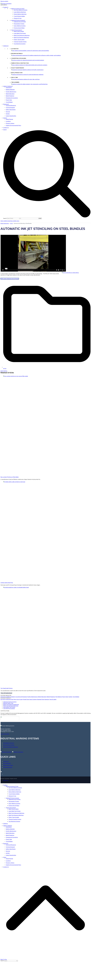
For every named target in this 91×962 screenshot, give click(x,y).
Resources (5, 104)
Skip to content (4, 1)
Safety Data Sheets (11, 109)
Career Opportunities (11, 115)
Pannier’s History (10, 123)
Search (5, 218)
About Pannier (9, 119)
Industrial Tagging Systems (9, 701)
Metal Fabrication (10, 93)
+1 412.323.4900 (5, 734)
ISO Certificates (7, 763)
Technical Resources (11, 105)
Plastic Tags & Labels (19, 39)
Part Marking (58, 696)
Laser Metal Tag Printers (20, 33)
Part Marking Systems (8, 743)
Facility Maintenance (11, 91)
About (4, 118)
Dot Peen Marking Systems (20, 10)
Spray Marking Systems (20, 25)
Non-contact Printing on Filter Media (10, 477)
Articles (8, 113)
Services (8, 111)
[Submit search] (20, 218)
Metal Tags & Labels (19, 31)
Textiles (70, 696)
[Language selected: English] (45, 773)
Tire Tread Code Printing (6, 688)
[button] (4, 5)
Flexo (15, 699)
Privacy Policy (5, 780)
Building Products (11, 696)
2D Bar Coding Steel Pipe (7, 582)
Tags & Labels (52, 699)
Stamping (46, 699)
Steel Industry (4, 371)
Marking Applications (5, 223)
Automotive (9, 87)
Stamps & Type (17, 18)
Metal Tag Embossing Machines (22, 35)
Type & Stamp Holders (19, 16)
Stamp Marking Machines (20, 14)
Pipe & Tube (9, 100)
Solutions (5, 45)
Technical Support (10, 107)
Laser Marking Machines (20, 12)
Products (5, 7)
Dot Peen (3, 699)
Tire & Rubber (9, 102)
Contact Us (6, 127)
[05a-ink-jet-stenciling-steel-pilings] (70, 272)
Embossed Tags (9, 699)
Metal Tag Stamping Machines (21, 37)
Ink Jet (11, 223)
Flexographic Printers (19, 23)
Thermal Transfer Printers (20, 41)
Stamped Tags (40, 699)
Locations (8, 121)
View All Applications (6, 693)
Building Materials (10, 89)
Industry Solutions (7, 86)
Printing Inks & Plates (19, 28)
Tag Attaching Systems (19, 43)
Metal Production (10, 95)
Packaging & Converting (12, 98)
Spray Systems (33, 699)
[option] (46, 774)
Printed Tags (26, 699)
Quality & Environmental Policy (13, 125)
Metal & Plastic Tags (8, 703)
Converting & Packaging (21, 696)
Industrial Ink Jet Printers (20, 21)
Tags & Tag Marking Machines (10, 747)
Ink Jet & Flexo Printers (8, 745)
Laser (21, 699)
